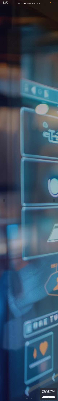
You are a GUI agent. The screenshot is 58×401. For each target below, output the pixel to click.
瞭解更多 (7, 203)
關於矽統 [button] (19, 3)
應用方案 (29, 3)
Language (53, 2)
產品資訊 (24, 3)
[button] (26, 398)
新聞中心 (38, 3)
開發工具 (33, 3)
